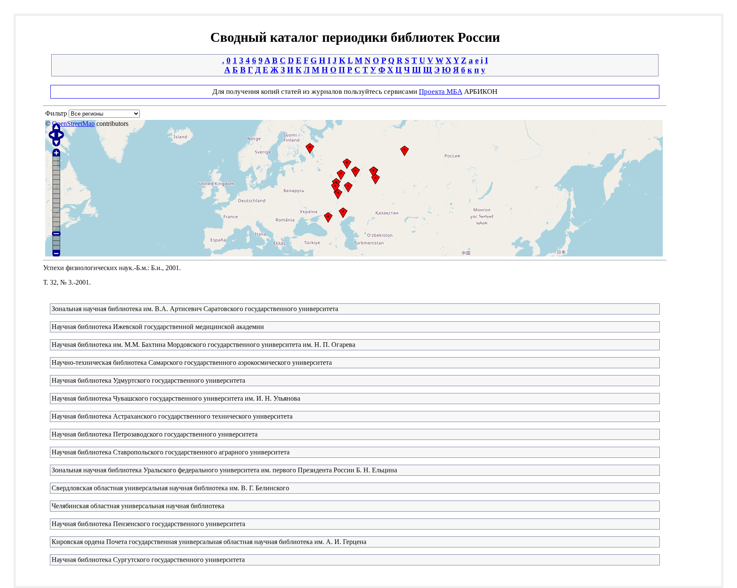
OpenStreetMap (73, 123)
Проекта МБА (440, 91)
